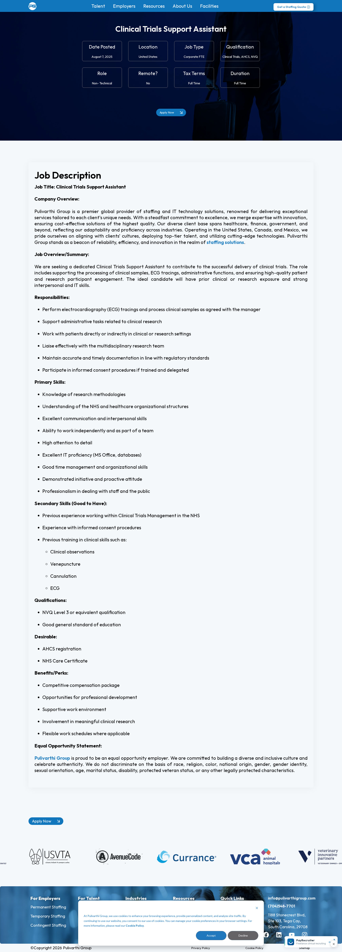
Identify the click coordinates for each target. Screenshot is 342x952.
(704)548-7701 (281, 905)
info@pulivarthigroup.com (291, 898)
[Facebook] (269, 938)
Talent (98, 6)
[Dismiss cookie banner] (257, 908)
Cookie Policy (135, 925)
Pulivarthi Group (52, 758)
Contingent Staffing (48, 925)
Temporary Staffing (47, 916)
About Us (182, 6)
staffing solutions (225, 242)
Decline (243, 935)
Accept (211, 935)
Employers (124, 6)
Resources (154, 6)
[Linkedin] (282, 938)
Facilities (209, 6)
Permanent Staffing (48, 906)
